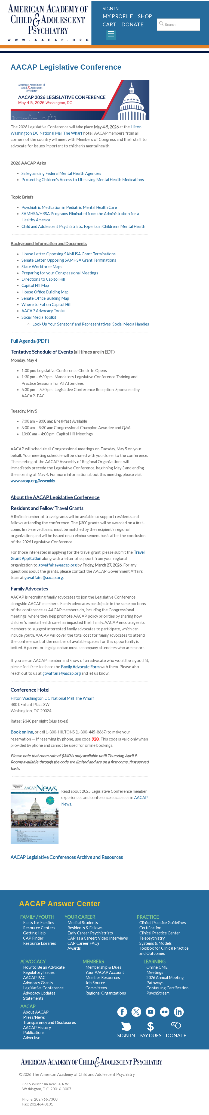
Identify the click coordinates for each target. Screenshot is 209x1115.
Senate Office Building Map (45, 298)
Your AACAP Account (104, 972)
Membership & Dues (103, 967)
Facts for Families (38, 922)
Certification (150, 927)
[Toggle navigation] (111, 35)
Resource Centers (39, 927)
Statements (33, 998)
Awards (74, 948)
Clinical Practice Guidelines (162, 922)
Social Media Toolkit (38, 317)
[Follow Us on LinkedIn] (179, 1012)
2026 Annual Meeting (165, 977)
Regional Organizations (105, 993)
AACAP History (37, 1027)
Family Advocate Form (80, 666)
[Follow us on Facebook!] (122, 1012)
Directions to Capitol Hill (43, 279)
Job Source (95, 982)
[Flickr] (165, 1012)
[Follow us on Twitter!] (136, 1012)
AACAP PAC (34, 977)
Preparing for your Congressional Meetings (59, 273)
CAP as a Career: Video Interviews (97, 938)
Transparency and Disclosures (49, 1022)
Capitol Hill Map (35, 285)
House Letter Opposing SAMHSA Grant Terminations (68, 254)
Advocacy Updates (39, 993)
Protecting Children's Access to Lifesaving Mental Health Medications (82, 179)
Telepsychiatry (152, 938)
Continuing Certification (167, 988)
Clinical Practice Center (159, 933)
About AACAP (36, 1012)
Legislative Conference (43, 988)
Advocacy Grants (38, 982)
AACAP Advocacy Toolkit (43, 310)
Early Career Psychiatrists (90, 933)
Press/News (34, 1017)
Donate (176, 1035)
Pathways (155, 982)
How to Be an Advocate (44, 967)
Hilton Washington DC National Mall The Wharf (52, 698)
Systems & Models (155, 943)
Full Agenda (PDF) (30, 341)
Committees (96, 988)
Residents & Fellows (85, 927)
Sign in (111, 8)
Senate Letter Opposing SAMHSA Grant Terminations (68, 260)
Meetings (154, 972)
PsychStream (158, 993)
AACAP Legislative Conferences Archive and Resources (67, 857)
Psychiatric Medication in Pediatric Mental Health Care (69, 207)
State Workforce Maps (41, 266)
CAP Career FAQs (83, 943)
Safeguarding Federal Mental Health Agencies (61, 173)
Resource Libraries (39, 943)
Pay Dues (150, 1035)
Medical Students (82, 922)
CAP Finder (33, 938)
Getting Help (34, 933)
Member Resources (102, 977)
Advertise (31, 1037)
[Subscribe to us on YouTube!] (150, 1012)
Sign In (126, 1035)
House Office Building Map (45, 292)
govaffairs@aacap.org (57, 565)
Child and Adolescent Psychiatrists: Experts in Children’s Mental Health (83, 226)
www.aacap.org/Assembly (33, 480)
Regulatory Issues (39, 972)
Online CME (157, 967)
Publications (34, 1032)
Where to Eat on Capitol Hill (45, 304)
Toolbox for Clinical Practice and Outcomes (164, 951)
